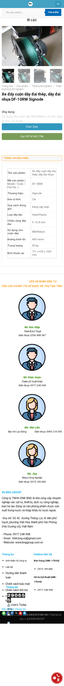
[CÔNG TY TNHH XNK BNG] (30, 4)
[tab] (32, 159)
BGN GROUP (37, 618)
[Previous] (7, 46)
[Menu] (58, 4)
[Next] (56, 46)
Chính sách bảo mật (18, 584)
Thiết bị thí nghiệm (42, 86)
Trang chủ (7, 86)
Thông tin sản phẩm (16, 158)
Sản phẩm (22, 86)
